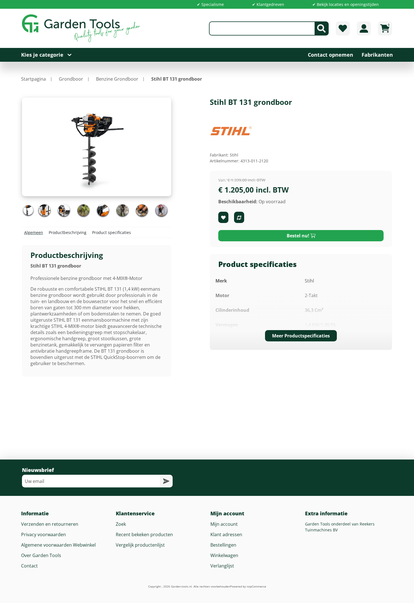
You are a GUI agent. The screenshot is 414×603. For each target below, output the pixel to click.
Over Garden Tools (41, 555)
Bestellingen (223, 545)
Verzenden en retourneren (49, 524)
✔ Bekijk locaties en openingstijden (345, 4)
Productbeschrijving (67, 232)
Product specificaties (111, 232)
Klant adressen (226, 534)
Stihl (234, 155)
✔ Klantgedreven (268, 4)
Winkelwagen (224, 555)
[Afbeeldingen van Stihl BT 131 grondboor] (28, 210)
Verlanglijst (222, 566)
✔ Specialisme (210, 4)
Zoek (121, 524)
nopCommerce (256, 586)
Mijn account (224, 524)
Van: (222, 180)
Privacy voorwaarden (43, 534)
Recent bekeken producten (144, 534)
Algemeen (33, 232)
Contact (29, 566)
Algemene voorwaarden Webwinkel (58, 545)
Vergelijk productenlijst (140, 545)
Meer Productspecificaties (301, 336)
